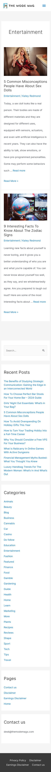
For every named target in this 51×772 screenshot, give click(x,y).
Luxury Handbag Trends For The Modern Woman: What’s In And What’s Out (25, 470)
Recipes (8, 627)
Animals (8, 501)
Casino (8, 534)
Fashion (8, 556)
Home (7, 599)
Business (9, 517)
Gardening (10, 583)
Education (9, 545)
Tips (6, 654)
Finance (8, 567)
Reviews (8, 632)
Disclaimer (10, 692)
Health (7, 594)
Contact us (10, 687)
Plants (7, 621)
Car (6, 528)
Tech (6, 649)
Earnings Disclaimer (15, 698)
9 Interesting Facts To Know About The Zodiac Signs (23, 230)
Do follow (9, 539)
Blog (6, 512)
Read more (19, 170)
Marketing (9, 610)
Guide (7, 589)
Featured (9, 561)
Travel (7, 660)
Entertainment (12, 95)
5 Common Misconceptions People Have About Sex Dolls (25, 86)
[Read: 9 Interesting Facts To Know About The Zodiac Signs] (25, 206)
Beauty (8, 506)
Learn (7, 605)
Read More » (11, 181)
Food (6, 572)
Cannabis (9, 523)
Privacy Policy (18, 760)
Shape (7, 638)
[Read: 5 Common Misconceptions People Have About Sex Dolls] (25, 61)
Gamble (8, 578)
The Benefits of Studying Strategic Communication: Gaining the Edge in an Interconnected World (25, 385)
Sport (7, 643)
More (7, 616)
